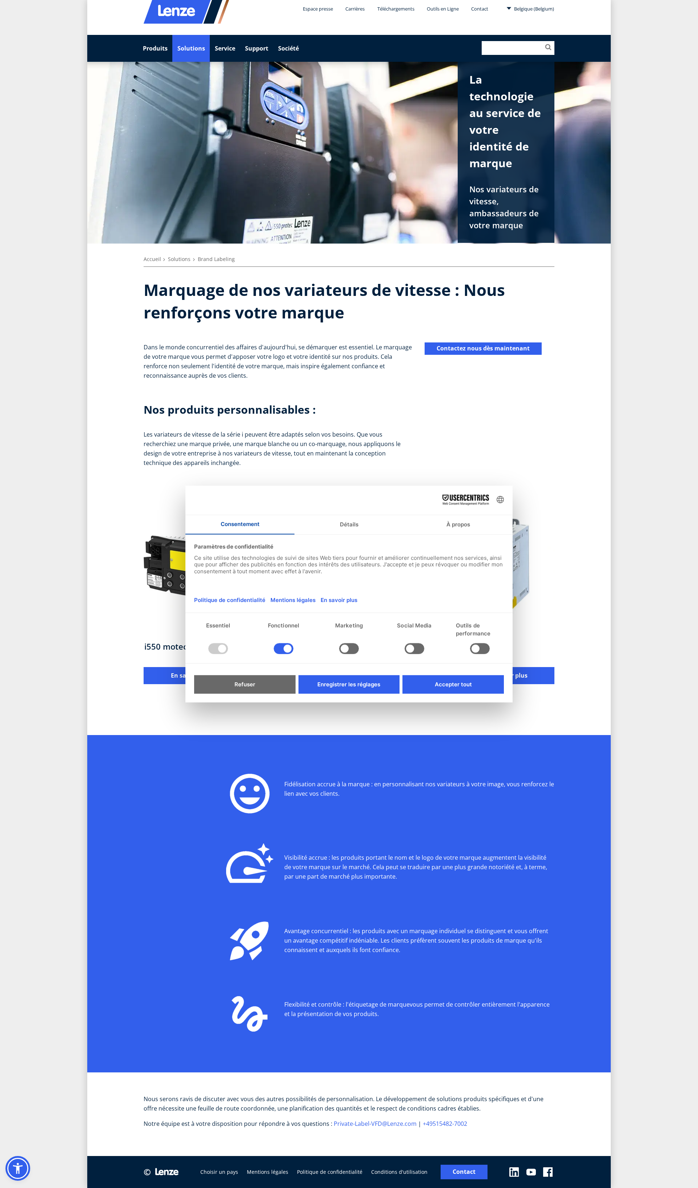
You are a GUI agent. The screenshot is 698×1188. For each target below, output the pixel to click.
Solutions (191, 48)
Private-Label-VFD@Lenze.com (375, 1124)
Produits (155, 48)
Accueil (152, 259)
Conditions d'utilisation (399, 1171)
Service (225, 48)
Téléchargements (395, 8)
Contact (479, 8)
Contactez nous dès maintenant (483, 348)
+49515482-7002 (446, 1124)
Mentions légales (267, 1171)
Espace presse (318, 8)
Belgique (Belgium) (533, 8)
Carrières (355, 8)
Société (288, 48)
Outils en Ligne (443, 8)
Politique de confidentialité (329, 1171)
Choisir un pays (219, 1171)
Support (256, 48)
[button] (17, 1168)
